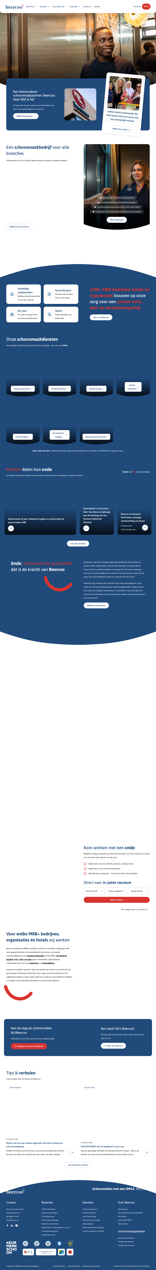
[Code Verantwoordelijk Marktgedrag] (46, 1252)
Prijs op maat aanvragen (15, 1209)
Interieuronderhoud (90, 1209)
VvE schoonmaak (48, 1216)
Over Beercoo (58, 7)
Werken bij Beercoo (13, 1213)
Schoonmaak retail (49, 1235)
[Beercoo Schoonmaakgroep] (14, 6)
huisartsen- (34, 963)
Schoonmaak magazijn (50, 1231)
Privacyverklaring (74, 1266)
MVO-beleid (122, 1216)
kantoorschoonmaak (35, 956)
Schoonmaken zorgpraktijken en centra (56, 1227)
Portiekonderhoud (89, 1213)
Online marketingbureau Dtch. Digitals (136, 1266)
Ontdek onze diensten (126, 1242)
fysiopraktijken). (48, 963)
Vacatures (87, 7)
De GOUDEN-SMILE (125, 1220)
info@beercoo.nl (12, 1220)
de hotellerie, (61, 956)
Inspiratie (73, 7)
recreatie (28, 959)
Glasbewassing (88, 1224)
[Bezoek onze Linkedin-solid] (12, 1225)
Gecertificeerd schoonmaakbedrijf (130, 1213)
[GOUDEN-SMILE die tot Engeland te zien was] (115, 1119)
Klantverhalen (123, 1224)
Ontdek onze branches (126, 1238)
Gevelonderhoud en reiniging (93, 1227)
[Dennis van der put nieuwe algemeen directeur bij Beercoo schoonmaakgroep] (40, 1119)
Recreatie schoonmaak (50, 1224)
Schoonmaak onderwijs (50, 1220)
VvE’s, (16, 959)
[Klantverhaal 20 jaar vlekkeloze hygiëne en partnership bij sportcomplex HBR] (40, 508)
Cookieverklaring (59, 1266)
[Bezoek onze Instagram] (16, 1225)
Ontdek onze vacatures (126, 1245)
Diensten (43, 7)
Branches (30, 7)
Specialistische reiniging (91, 1220)
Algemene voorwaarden (91, 1266)
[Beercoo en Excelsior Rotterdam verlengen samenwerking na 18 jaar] (135, 508)
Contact (97, 7)
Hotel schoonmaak (48, 1209)
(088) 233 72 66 (14, 1216)
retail (21, 959)
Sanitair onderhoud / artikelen (93, 1231)
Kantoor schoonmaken (50, 1213)
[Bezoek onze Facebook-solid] (7, 1225)
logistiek (9, 959)
